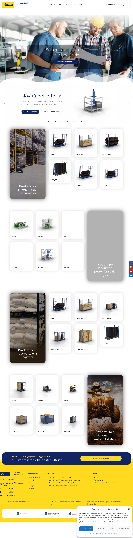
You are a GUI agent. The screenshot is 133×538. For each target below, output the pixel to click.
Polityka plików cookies (97, 533)
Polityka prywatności (111, 533)
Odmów (100, 529)
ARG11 (14, 236)
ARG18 (40, 268)
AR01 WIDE (106, 154)
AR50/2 (40, 400)
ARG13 (40, 236)
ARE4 (66, 400)
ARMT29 (41, 432)
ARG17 (14, 268)
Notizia (31, 480)
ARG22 (66, 268)
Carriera (32, 483)
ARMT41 (67, 432)
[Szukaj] (123, 5)
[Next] (128, 103)
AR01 (52, 154)
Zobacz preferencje (119, 529)
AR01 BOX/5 (55, 350)
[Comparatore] (69, 137)
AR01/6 (105, 186)
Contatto (32, 488)
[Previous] (4, 103)
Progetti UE (34, 486)
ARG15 (66, 236)
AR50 (14, 400)
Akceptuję (86, 529)
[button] (129, 509)
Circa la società (34, 477)
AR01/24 (54, 180)
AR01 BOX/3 (106, 318)
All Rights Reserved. (23, 501)
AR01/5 (79, 186)
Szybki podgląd (69, 132)
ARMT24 (15, 432)
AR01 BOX (80, 154)
